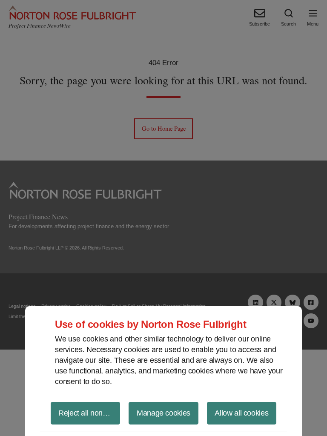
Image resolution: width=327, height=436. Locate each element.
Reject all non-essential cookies (89, 413)
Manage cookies (163, 413)
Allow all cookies (241, 413)
